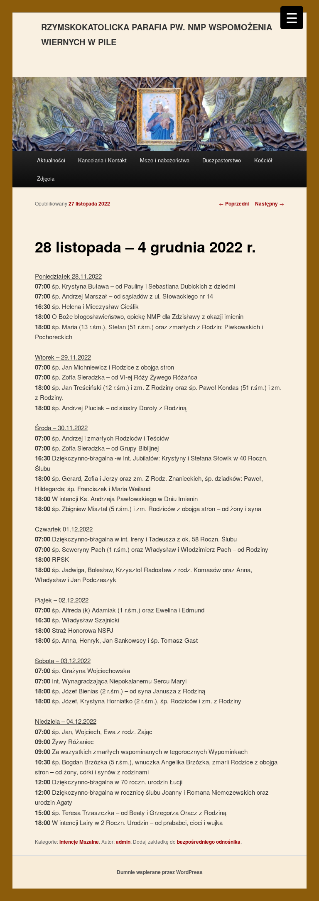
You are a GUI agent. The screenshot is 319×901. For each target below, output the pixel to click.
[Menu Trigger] (291, 17)
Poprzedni (234, 203)
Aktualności (51, 160)
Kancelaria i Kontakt (102, 160)
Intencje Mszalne (79, 841)
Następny (269, 203)
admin (123, 841)
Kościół (263, 160)
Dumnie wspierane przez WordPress (160, 872)
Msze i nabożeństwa (164, 160)
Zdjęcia (45, 178)
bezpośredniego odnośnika (208, 841)
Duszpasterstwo (221, 160)
